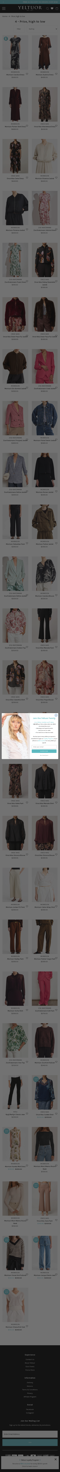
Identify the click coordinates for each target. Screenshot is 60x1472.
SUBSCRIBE (44, 751)
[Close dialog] (56, 715)
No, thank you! (44, 755)
